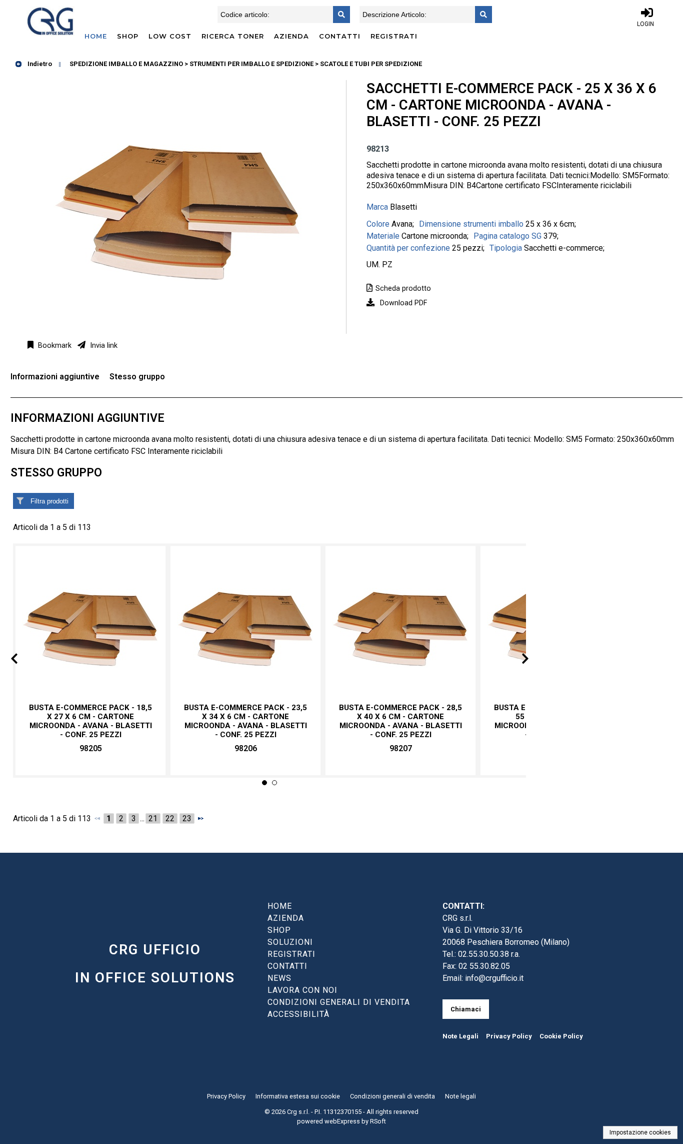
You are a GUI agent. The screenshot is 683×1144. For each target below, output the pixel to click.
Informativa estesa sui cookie (298, 1096)
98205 (91, 748)
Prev (22, 660)
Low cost (170, 36)
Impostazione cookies (640, 1132)
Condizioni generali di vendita (392, 1096)
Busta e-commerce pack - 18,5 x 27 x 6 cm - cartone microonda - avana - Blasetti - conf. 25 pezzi (90, 721)
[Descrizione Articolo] (480, 15)
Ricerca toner (233, 36)
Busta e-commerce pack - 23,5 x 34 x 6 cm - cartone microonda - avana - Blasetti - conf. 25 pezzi (245, 721)
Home (95, 36)
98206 (245, 748)
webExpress (342, 1121)
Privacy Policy (509, 1036)
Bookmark (54, 345)
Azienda (291, 36)
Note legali (460, 1096)
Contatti (339, 36)
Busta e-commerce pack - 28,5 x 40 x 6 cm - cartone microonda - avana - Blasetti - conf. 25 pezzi (400, 721)
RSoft (378, 1121)
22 (170, 818)
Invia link (103, 345)
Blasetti (403, 207)
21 (153, 818)
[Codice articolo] (338, 15)
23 (187, 818)
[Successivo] (200, 818)
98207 (401, 748)
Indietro (39, 64)
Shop (127, 36)
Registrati (394, 36)
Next (517, 660)
